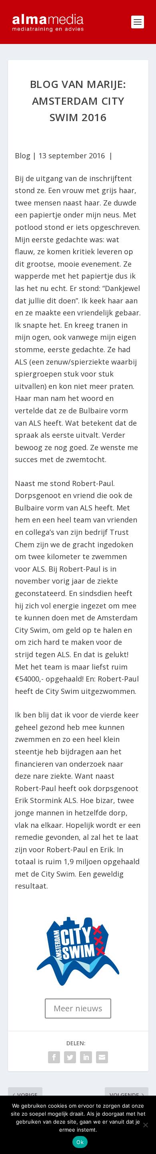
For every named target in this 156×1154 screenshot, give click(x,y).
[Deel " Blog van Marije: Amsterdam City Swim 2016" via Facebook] (54, 1057)
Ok (80, 1142)
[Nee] (145, 1125)
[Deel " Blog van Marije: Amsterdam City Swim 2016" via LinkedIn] (86, 1057)
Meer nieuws (78, 1008)
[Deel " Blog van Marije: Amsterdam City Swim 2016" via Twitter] (70, 1057)
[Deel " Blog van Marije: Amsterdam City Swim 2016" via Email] (102, 1057)
